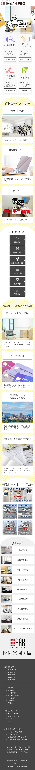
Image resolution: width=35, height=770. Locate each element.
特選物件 (17, 284)
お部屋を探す (9, 59)
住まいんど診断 (13, 714)
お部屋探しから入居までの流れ (17, 737)
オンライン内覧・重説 (15, 732)
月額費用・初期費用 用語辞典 (17, 739)
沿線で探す (11, 672)
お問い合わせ (24, 752)
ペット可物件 (17, 252)
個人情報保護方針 (12, 752)
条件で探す (11, 680)
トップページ (8, 747)
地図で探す (11, 675)
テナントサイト (17, 763)
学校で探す (11, 677)
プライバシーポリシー (21, 749)
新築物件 (17, 242)
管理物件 (17, 294)
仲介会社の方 (19, 747)
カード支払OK (12, 734)
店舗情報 (24, 91)
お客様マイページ (13, 716)
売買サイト (24, 760)
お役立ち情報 (9, 91)
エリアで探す (12, 670)
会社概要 (28, 747)
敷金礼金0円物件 (17, 263)
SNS (9, 721)
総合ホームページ (12, 760)
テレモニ (11, 719)
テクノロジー (24, 59)
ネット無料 (17, 273)
